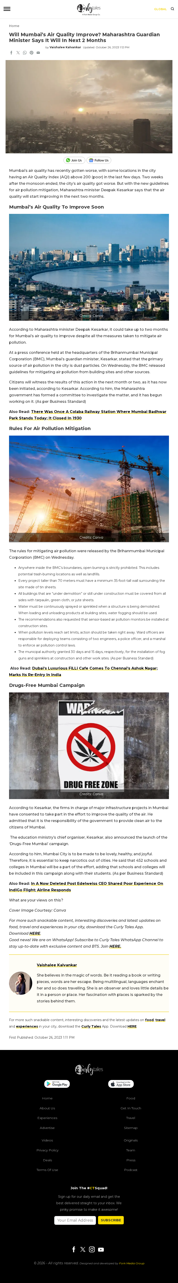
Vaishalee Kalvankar (65, 47)
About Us (47, 1108)
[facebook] (11, 53)
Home (14, 26)
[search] (172, 9)
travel (160, 1020)
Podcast (130, 1170)
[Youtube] (101, 1250)
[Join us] (75, 160)
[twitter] (18, 53)
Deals (47, 1160)
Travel (130, 1118)
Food (130, 1098)
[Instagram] (92, 1250)
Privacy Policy (47, 1150)
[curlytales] (89, 1074)
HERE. (115, 946)
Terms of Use (47, 1170)
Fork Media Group (131, 1263)
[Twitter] (83, 1250)
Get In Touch (131, 1108)
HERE (34, 933)
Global (160, 9)
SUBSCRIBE (111, 1220)
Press (130, 1160)
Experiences (47, 1118)
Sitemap (131, 1128)
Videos (47, 1140)
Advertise (47, 1128)
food (149, 1020)
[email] (38, 53)
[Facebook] (73, 1250)
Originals (131, 1140)
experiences (27, 1026)
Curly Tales (91, 1026)
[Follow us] (100, 160)
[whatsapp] (25, 53)
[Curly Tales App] (57, 1084)
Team (130, 1150)
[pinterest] (31, 53)
